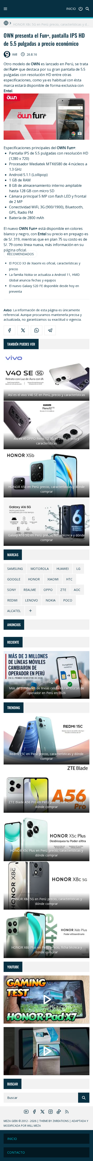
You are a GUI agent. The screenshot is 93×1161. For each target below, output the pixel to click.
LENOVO (31, 600)
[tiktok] (58, 1112)
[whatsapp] (36, 330)
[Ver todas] (30, 611)
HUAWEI (62, 568)
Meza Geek (11, 1121)
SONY (11, 590)
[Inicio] (81, 8)
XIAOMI (52, 579)
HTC (69, 579)
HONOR (34, 579)
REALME (29, 590)
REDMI (12, 600)
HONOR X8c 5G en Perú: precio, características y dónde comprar (51, 23)
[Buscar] (87, 8)
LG (78, 568)
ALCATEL (14, 611)
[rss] (67, 1112)
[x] (23, 330)
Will (14, 54)
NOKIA (51, 600)
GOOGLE (13, 579)
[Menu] (5, 8)
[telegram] (50, 330)
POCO (67, 600)
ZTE (63, 590)
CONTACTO (16, 1152)
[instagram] (50, 1112)
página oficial (15, 250)
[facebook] (9, 330)
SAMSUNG (15, 568)
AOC (77, 590)
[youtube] (26, 1112)
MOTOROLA (39, 568)
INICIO (71, 9)
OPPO (48, 590)
